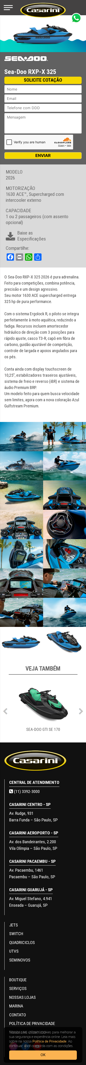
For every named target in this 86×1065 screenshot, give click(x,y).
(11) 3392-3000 (26, 791)
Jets (13, 925)
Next (81, 710)
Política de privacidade (32, 1023)
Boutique (18, 979)
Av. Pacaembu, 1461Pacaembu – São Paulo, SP (32, 873)
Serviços (18, 988)
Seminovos (19, 960)
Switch (16, 933)
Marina (16, 1006)
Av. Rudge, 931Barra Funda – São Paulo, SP (33, 817)
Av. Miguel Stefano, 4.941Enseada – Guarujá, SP (30, 902)
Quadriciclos (22, 942)
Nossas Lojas (22, 997)
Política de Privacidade (50, 1041)
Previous (5, 710)
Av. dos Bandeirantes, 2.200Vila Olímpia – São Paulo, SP (33, 845)
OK (43, 1055)
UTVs (14, 951)
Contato (17, 1014)
